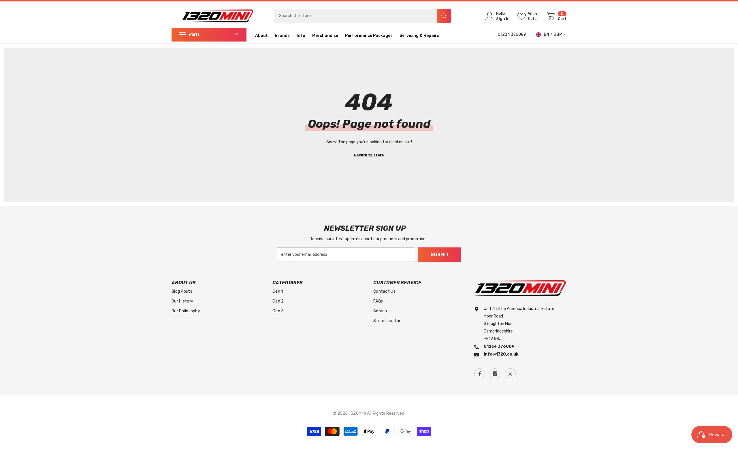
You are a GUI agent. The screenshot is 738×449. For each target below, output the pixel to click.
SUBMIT (440, 254)
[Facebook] (479, 373)
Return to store (369, 155)
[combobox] (355, 16)
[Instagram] (495, 373)
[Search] (362, 16)
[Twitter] (510, 373)
